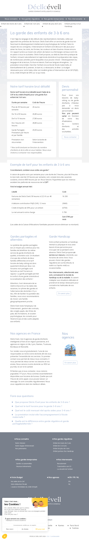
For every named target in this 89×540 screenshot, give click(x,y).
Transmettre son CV (64, 466)
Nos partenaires (20, 448)
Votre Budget (30, 21)
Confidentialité (54, 536)
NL (69, 484)
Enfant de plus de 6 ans (52, 24)
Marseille (48, 525)
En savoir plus (64, 293)
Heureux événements (23, 466)
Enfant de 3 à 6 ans (32, 24)
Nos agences (45, 21)
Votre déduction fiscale (19, 484)
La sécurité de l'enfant (65, 469)
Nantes (61, 525)
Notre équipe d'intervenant (24, 446)
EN (69, 481)
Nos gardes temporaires (54, 19)
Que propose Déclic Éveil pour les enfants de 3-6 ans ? (42, 402)
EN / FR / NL (59, 21)
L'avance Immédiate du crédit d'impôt (24, 487)
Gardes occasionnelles (24, 463)
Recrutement (61, 463)
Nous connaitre (11, 19)
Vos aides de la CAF (18, 481)
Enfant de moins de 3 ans (11, 24)
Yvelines (75, 528)
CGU (48, 536)
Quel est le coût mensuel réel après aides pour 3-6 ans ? (43, 410)
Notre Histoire (20, 443)
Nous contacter (70, 137)
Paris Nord (74, 525)
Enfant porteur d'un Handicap (73, 25)
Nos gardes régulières (31, 19)
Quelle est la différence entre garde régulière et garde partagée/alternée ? (40, 422)
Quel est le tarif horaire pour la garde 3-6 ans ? (38, 406)
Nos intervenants (75, 19)
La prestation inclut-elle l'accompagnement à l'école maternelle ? (40, 415)
